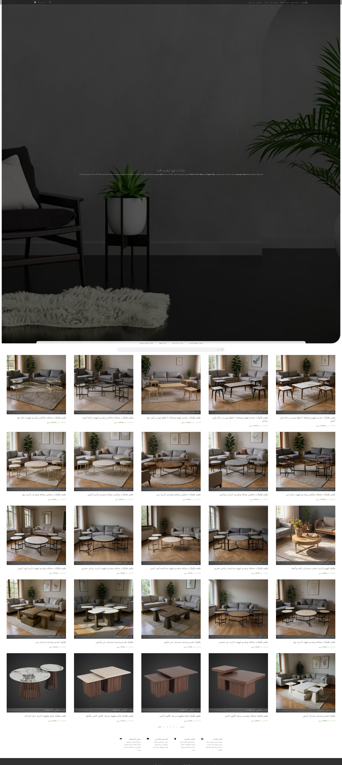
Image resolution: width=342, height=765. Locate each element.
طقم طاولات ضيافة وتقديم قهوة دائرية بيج (314, 642)
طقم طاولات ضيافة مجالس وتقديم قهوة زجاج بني (310, 494)
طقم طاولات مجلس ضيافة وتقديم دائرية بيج (44, 494)
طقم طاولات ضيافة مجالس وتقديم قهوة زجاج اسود (107, 417)
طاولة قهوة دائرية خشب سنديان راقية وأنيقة (313, 568)
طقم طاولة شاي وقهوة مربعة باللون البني (180, 715)
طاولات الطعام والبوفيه (146, 343)
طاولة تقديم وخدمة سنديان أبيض (319, 715)
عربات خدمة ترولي (177, 343)
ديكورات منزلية (274, 2)
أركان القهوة (162, 343)
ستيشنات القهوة (295, 2)
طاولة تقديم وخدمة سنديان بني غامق (182, 642)
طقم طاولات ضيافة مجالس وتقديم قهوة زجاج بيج (41, 417)
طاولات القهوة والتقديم (196, 343)
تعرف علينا (251, 2)
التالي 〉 (158, 727)
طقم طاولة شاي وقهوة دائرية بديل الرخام (45, 715)
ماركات (266, 2)
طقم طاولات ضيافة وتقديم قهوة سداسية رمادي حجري (241, 568)
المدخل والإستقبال (284, 2)
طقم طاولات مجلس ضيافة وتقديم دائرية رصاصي (243, 494)
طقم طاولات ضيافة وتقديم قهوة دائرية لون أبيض (42, 568)
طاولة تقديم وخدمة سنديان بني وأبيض (114, 642)
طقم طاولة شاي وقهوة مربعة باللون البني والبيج (109, 715)
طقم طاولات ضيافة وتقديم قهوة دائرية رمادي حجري (107, 568)
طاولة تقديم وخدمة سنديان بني (50, 642)
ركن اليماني (259, 2)
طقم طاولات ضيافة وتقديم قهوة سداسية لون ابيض (175, 568)
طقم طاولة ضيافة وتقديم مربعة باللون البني (246, 715)
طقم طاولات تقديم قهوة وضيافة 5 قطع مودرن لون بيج (174, 417)
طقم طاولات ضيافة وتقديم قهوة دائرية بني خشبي (243, 642)
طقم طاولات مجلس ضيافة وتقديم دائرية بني (178, 494)
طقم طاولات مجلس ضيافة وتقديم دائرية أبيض (110, 494)
